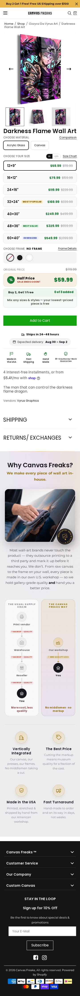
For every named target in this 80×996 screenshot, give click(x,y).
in (49, 156)
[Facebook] (35, 958)
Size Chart (70, 156)
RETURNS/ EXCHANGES (32, 438)
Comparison (68, 137)
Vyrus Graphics (28, 401)
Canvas (39, 145)
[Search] (69, 13)
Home (8, 24)
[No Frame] (10, 257)
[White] (29, 257)
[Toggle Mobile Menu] (8, 13)
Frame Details (67, 248)
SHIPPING (15, 420)
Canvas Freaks (25, 970)
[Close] (76, 4)
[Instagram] (44, 958)
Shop (21, 24)
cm (56, 156)
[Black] (20, 257)
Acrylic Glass (16, 145)
